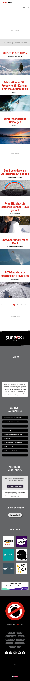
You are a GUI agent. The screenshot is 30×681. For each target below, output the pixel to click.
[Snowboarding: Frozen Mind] (15, 257)
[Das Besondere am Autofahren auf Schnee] (15, 188)
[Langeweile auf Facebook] (7, 653)
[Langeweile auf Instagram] (15, 653)
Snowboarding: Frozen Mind (15, 241)
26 (15, 306)
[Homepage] (12, 2)
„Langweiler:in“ (13, 480)
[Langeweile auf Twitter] (11, 653)
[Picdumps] (8, 568)
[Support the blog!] (15, 338)
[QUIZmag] (21, 555)
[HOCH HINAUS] (15, 665)
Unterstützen (11, 636)
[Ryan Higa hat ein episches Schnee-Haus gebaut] (15, 224)
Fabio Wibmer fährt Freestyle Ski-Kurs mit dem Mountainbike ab (15, 86)
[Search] (28, 7)
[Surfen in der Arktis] (15, 67)
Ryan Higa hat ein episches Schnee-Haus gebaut (15, 207)
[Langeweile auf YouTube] (19, 653)
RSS (19, 646)
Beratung (9, 643)
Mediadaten (10, 639)
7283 (17, 624)
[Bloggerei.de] (15, 676)
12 (25, 304)
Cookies (12, 646)
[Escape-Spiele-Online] (21, 568)
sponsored (20, 639)
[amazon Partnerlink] (8, 541)
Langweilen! (15, 515)
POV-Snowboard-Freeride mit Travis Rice (15, 274)
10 (17, 304)
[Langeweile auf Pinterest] (23, 653)
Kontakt (21, 636)
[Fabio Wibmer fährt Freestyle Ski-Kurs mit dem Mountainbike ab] (15, 103)
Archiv (19, 632)
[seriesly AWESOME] (21, 541)
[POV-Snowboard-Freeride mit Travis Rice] (15, 289)
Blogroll (11, 632)
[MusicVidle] (8, 555)
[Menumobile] (24, 7)
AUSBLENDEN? (16, 316)
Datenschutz (19, 643)
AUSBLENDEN (16, 30)
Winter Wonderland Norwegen (15, 120)
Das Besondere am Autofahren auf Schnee (15, 172)
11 (21, 304)
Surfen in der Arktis (15, 53)
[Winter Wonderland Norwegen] (15, 136)
